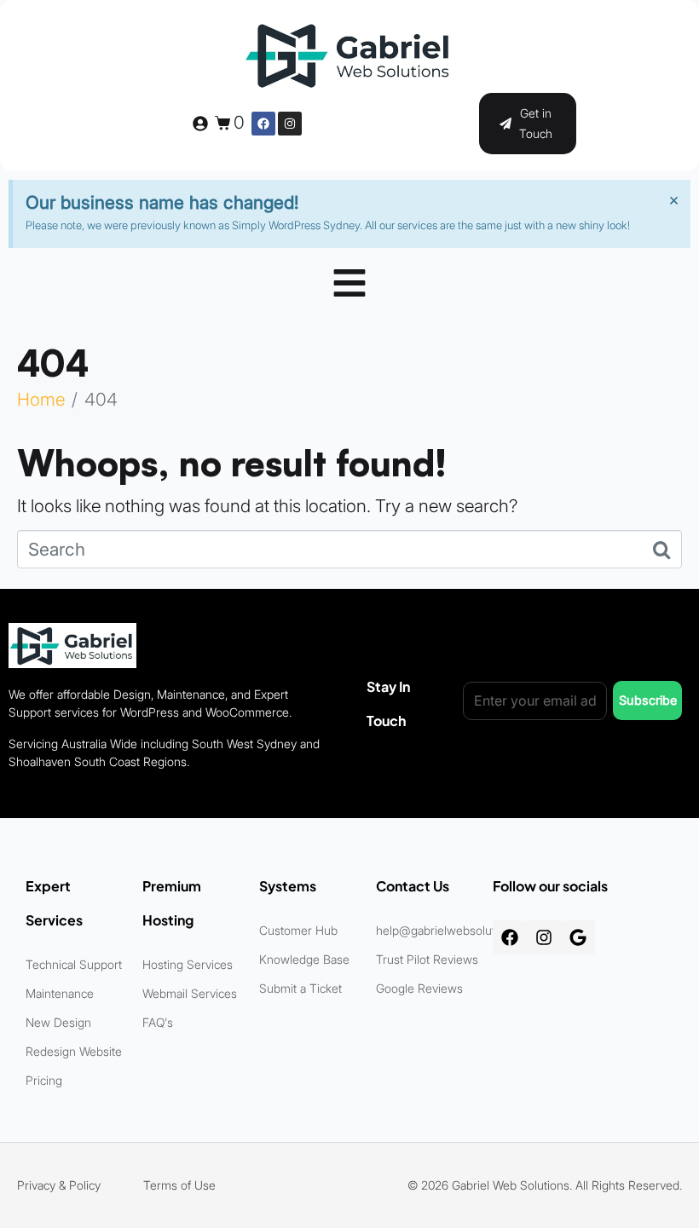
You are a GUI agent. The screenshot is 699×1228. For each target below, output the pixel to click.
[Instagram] (290, 123)
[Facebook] (263, 123)
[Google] (578, 937)
